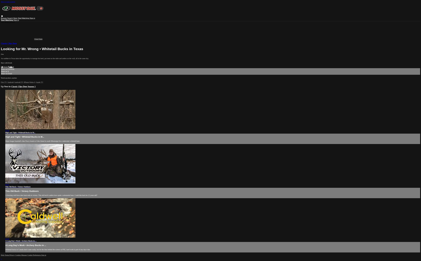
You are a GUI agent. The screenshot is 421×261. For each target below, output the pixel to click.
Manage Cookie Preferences (31, 255)
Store (15, 18)
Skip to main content (8, 2)
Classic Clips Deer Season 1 (23, 86)
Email (12, 67)
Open (40, 39)
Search (10, 18)
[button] (2, 16)
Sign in (32, 18)
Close (36, 39)
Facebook (4, 67)
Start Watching (24, 18)
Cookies (18, 255)
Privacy (12, 255)
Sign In (16, 20)
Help (3, 255)
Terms (7, 255)
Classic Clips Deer (9, 43)
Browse (4, 18)
